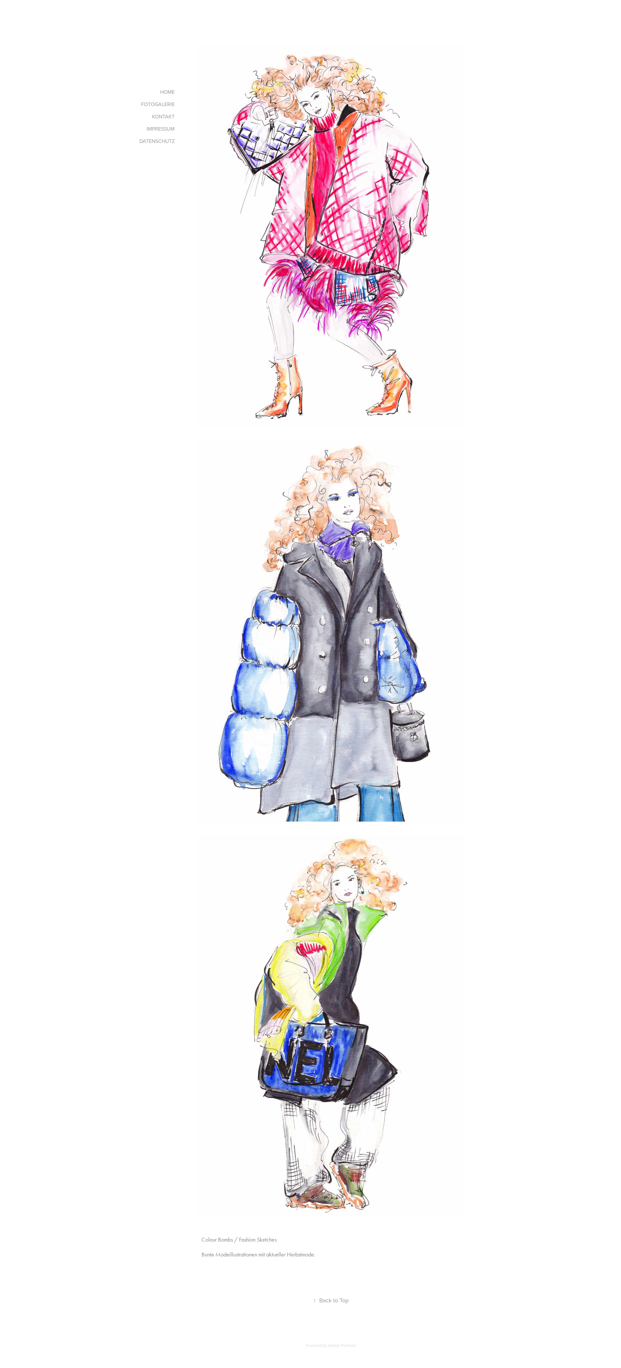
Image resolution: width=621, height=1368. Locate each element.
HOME (167, 91)
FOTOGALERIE (158, 104)
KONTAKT (163, 116)
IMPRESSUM (161, 128)
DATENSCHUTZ (157, 141)
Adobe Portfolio (342, 1345)
